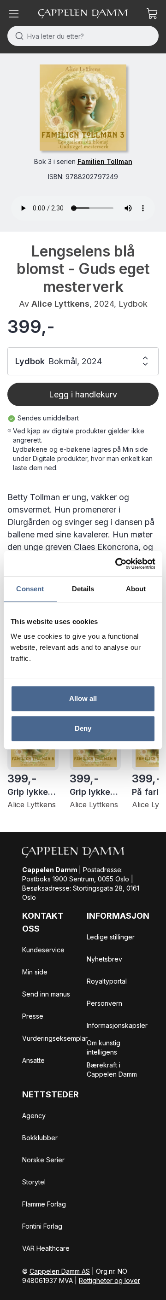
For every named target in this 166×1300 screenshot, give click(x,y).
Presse (32, 1016)
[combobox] (83, 36)
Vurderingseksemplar (55, 1038)
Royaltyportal (107, 981)
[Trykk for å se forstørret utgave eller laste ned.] (83, 107)
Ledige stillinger (111, 937)
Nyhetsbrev (104, 959)
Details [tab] (83, 589)
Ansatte (33, 1060)
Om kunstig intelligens (103, 1047)
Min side (34, 972)
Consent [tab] (30, 589)
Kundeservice (43, 950)
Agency (34, 1115)
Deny (83, 728)
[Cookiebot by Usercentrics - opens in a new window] (117, 564)
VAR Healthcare (46, 1248)
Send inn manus (46, 994)
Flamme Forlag (44, 1204)
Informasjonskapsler (117, 1025)
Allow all (83, 698)
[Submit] (17, 36)
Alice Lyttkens (60, 304)
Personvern (104, 1003)
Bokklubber (40, 1138)
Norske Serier (43, 1160)
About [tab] (136, 589)
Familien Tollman (104, 161)
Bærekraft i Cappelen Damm (112, 1069)
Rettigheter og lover (109, 1280)
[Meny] (13, 13)
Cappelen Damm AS (60, 1271)
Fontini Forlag (42, 1226)
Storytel (34, 1182)
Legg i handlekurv (83, 394)
